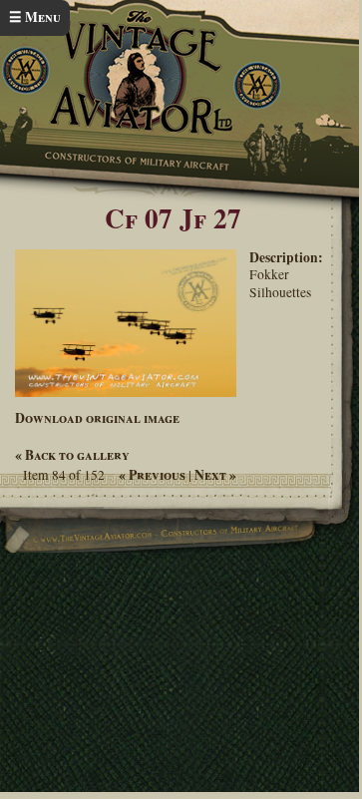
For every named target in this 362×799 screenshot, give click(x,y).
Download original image (97, 418)
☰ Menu (35, 17)
